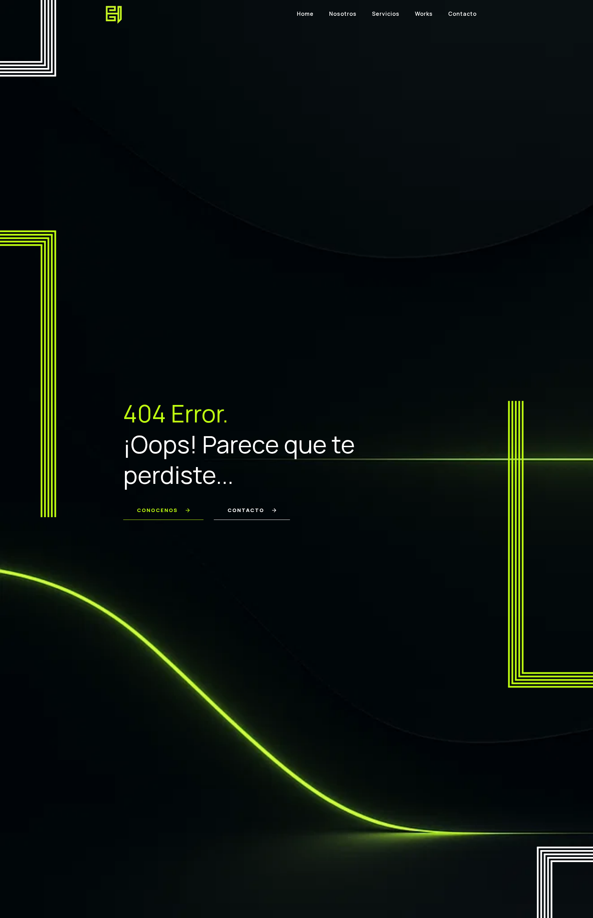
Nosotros (343, 14)
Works (424, 14)
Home (305, 14)
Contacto (462, 14)
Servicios (385, 14)
